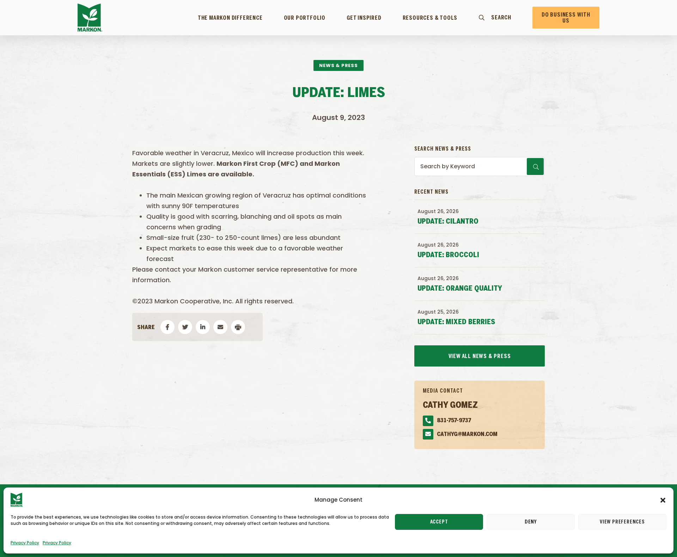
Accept (439, 522)
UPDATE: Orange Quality (459, 288)
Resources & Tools (430, 18)
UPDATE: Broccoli (448, 255)
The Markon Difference (230, 18)
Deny (531, 522)
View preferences (622, 522)
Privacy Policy (25, 543)
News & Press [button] (338, 65)
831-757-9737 (454, 420)
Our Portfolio (304, 18)
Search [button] (501, 17)
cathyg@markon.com (467, 434)
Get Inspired (364, 18)
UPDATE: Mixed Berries (456, 322)
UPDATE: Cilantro (447, 221)
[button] (662, 499)
